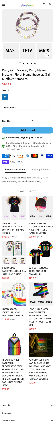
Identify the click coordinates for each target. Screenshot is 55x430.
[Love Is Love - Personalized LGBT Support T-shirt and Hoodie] (14, 208)
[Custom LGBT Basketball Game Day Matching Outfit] (14, 253)
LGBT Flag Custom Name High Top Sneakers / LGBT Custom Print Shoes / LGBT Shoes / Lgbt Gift (40, 317)
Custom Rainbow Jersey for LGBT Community (38, 271)
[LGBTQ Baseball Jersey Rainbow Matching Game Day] (14, 294)
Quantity (6, 121)
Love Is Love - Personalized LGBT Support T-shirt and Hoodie (13, 228)
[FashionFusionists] (27, 4)
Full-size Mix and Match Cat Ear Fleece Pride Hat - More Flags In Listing (41, 228)
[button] (50, 5)
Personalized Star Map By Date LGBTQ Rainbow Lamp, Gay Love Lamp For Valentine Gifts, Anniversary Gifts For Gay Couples (40, 369)
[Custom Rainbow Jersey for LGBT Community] (41, 253)
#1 (5, 96)
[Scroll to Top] (50, 416)
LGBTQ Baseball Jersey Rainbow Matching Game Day (13, 312)
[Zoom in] (47, 54)
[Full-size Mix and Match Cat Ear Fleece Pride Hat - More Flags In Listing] (41, 208)
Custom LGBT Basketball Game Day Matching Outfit (14, 271)
